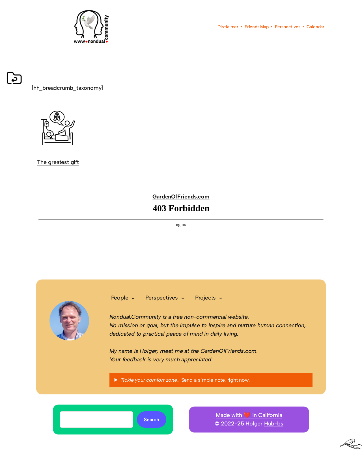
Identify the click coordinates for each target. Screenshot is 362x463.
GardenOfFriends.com (180, 196)
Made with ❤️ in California (249, 415)
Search (151, 419)
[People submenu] (133, 298)
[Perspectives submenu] (182, 298)
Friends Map (257, 26)
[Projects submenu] (220, 298)
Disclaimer (227, 26)
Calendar (315, 26)
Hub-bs (273, 423)
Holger (148, 351)
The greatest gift (58, 162)
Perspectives (287, 26)
